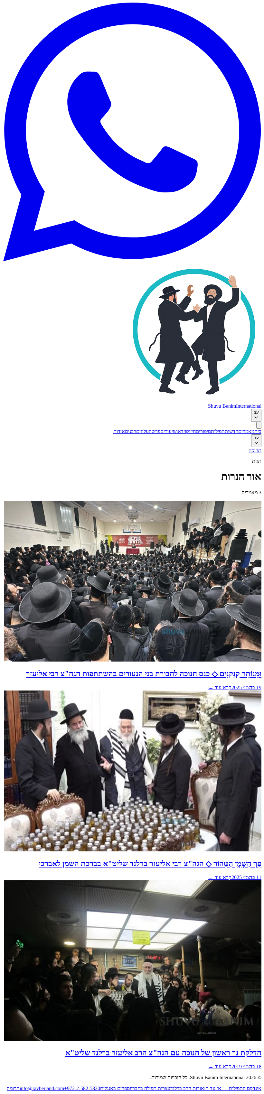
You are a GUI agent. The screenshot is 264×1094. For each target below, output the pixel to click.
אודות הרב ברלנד (187, 1088)
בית (257, 431)
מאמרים (246, 431)
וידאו (181, 431)
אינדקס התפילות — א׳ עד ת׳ (232, 1088)
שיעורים (168, 431)
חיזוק (191, 431)
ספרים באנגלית (115, 1088)
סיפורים (203, 431)
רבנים (130, 431)
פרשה (154, 431)
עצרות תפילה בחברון (150, 1088)
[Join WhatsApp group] (132, 259)
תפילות (218, 431)
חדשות (231, 431)
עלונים (142, 431)
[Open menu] (258, 425)
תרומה (255, 450)
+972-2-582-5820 (82, 1088)
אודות (119, 431)
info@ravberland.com (42, 1088)
